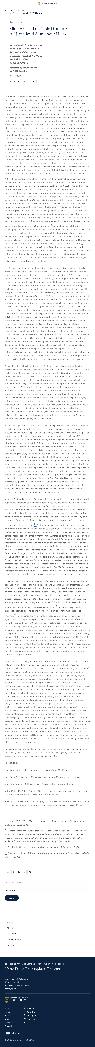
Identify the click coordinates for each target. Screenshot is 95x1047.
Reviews (20, 22)
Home (12, 22)
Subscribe (12, 945)
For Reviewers (14, 939)
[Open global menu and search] (88, 12)
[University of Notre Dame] (47, 1000)
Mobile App (10, 1022)
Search (12, 897)
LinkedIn (31, 1022)
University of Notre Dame (24, 1040)
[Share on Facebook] (18, 81)
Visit (7, 1019)
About (10, 928)
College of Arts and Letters (20, 964)
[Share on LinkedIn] (24, 81)
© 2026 (8, 1040)
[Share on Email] (34, 81)
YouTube (31, 1019)
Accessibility (10, 1026)
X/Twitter (31, 1012)
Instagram (31, 1015)
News (7, 1012)
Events (8, 1015)
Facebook (31, 1008)
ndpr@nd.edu (11, 988)
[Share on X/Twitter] (29, 81)
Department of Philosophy (51, 964)
